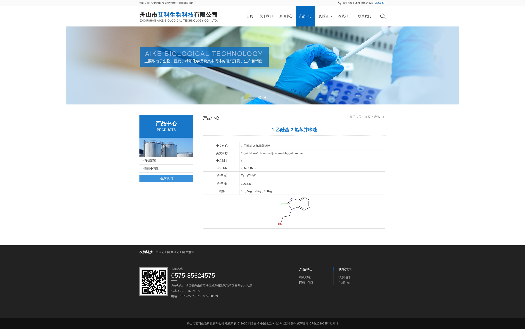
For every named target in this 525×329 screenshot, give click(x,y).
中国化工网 (163, 252)
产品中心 (305, 16)
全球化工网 (178, 252)
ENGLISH (380, 2)
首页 (250, 16)
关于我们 (266, 16)
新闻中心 (285, 16)
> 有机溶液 (149, 160)
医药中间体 (306, 282)
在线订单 (345, 16)
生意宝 (190, 252)
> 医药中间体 (150, 168)
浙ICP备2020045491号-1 (322, 323)
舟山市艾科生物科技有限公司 (205, 323)
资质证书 (325, 16)
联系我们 (364, 16)
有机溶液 (305, 277)
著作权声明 (298, 323)
